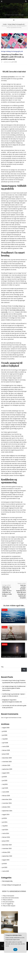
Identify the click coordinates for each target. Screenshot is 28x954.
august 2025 (5, 773)
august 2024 (5, 814)
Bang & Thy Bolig (14, 9)
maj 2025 (5, 784)
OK (15, 949)
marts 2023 (5, 871)
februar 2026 (6, 750)
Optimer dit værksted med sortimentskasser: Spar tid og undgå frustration (12, 637)
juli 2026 (4, 731)
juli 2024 (4, 818)
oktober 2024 (6, 807)
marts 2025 (5, 792)
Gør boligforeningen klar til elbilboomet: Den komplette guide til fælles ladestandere (14, 688)
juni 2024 (4, 822)
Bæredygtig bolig (7, 881)
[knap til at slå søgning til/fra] (25, 1)
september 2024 (7, 811)
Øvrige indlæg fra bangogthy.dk (12, 51)
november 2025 (7, 761)
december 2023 (7, 845)
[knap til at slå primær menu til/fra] (14, 20)
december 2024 (7, 799)
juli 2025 (4, 777)
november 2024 (7, 803)
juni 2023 (4, 867)
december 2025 (7, 758)
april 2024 (5, 830)
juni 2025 (4, 780)
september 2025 (7, 769)
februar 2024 (6, 837)
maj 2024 (5, 826)
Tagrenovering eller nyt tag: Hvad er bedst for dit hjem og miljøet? (13, 620)
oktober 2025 (6, 765)
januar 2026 (5, 754)
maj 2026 (5, 739)
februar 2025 (6, 795)
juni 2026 (4, 735)
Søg (2, 667)
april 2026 (5, 743)
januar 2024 (5, 841)
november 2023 (6, 848)
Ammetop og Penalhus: (8, 76)
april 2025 (5, 788)
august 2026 (5, 727)
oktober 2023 (6, 852)
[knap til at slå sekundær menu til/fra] (1, 1)
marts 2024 (5, 833)
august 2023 (5, 860)
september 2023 (7, 856)
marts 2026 (5, 746)
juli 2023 (4, 863)
